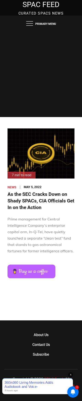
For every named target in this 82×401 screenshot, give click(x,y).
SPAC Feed (41, 4)
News (12, 187)
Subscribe (41, 354)
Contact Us (41, 344)
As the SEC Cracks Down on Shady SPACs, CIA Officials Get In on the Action (41, 201)
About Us (41, 335)
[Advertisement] (41, 74)
